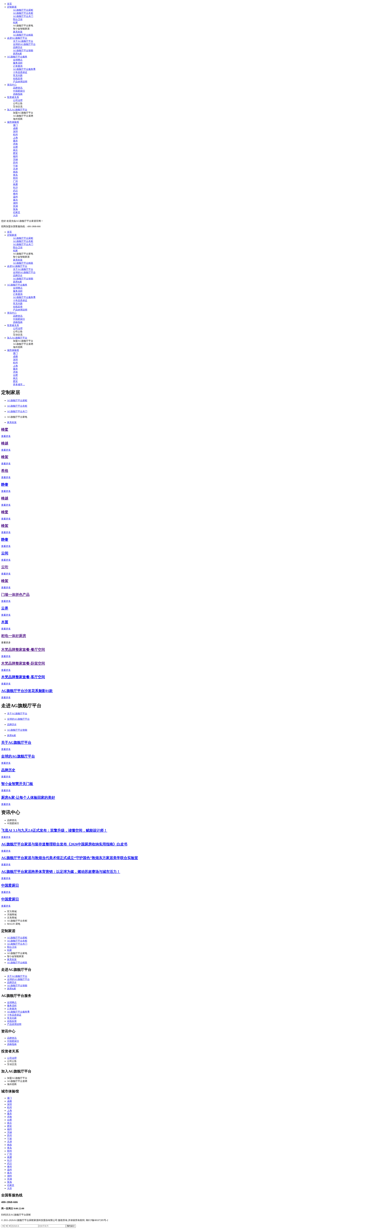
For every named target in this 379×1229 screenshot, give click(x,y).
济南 (15, 144)
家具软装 (18, 32)
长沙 (15, 187)
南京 (15, 150)
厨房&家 (17, 53)
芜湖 (15, 206)
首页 (9, 4)
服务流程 (18, 63)
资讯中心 (12, 84)
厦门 (15, 125)
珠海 (15, 209)
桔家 (15, 22)
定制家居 (12, 7)
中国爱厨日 (19, 91)
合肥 (15, 147)
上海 (15, 137)
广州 (15, 181)
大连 (15, 215)
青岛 (15, 175)
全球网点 (18, 60)
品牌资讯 (18, 88)
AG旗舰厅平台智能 (23, 50)
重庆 (15, 140)
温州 (15, 197)
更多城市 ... (19, 384)
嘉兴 (15, 200)
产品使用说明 (20, 81)
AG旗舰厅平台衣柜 (23, 13)
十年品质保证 (20, 72)
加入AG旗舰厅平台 (17, 109)
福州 (15, 156)
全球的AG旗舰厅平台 (24, 44)
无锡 (15, 159)
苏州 (15, 162)
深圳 (15, 131)
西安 (15, 153)
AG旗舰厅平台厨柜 (23, 10)
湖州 (15, 203)
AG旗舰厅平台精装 (23, 35)
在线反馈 (18, 78)
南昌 (15, 172)
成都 (15, 128)
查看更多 (6, 436)
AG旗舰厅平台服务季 (24, 69)
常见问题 (18, 75)
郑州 (15, 178)
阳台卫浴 (18, 19)
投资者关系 (13, 97)
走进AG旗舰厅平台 (17, 38)
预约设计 (71, 1226)
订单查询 (18, 66)
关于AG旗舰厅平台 (23, 41)
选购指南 (18, 94)
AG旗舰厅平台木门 (23, 16)
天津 (15, 169)
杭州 (15, 134)
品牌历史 (18, 47)
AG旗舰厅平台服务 (17, 56)
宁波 (15, 165)
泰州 (15, 193)
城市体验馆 (13, 122)
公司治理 (18, 100)
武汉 (15, 190)
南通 (15, 184)
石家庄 (16, 212)
